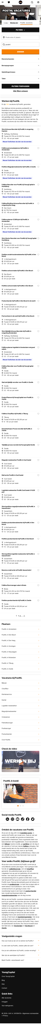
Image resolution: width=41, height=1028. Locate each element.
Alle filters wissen (20, 91)
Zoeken (20, 52)
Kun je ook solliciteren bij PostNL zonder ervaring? (19, 950)
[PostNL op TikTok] (23, 819)
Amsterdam (18, 926)
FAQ (3, 984)
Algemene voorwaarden (30, 1013)
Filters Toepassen (20, 86)
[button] (20, 761)
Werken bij (14, 23)
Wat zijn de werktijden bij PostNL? (13, 955)
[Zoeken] (33, 2)
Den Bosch (29, 926)
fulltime (26, 846)
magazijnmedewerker (9, 895)
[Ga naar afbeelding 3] (23, 805)
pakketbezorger (15, 869)
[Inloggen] (38, 2)
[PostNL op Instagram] (13, 819)
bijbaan (7, 844)
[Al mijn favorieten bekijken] (9, 2)
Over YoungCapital (8, 976)
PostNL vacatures (26, 23)
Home (5, 23)
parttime (26, 844)
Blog (3, 980)
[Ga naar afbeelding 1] (18, 805)
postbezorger (14, 884)
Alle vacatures (6, 998)
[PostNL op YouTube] (18, 819)
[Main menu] (2, 2)
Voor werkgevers (7, 1005)
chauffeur (30, 869)
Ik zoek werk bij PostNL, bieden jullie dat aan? (17, 945)
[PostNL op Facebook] (28, 819)
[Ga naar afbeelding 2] (20, 805)
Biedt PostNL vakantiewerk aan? (13, 960)
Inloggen (5, 1002)
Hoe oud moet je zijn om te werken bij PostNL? (18, 941)
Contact (4, 988)
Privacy (5, 1015)
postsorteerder (31, 891)
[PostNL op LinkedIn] (8, 819)
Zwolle (4, 928)
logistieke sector (26, 833)
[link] (16, 615)
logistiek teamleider (25, 917)
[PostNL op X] (33, 819)
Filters (19, 30)
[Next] (24, 615)
